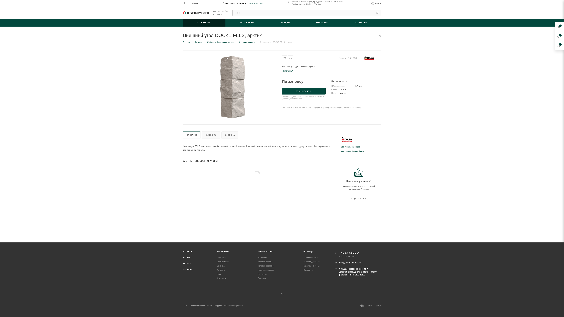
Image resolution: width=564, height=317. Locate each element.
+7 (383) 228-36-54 (234, 3)
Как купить (211, 135)
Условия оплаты (265, 262)
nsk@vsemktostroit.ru (350, 262)
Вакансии (221, 266)
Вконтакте (282, 294)
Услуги (187, 263)
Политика (262, 278)
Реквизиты (262, 274)
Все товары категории (350, 147)
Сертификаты (223, 262)
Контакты (221, 270)
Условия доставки (266, 266)
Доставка (230, 135)
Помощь (308, 252)
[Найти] (377, 13)
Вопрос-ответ (309, 270)
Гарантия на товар (266, 270)
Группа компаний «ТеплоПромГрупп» (206, 306)
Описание (192, 135)
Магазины (262, 258)
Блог (219, 274)
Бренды (187, 269)
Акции (186, 258)
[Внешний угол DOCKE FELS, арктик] (232, 87)
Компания (223, 252)
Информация (265, 252)
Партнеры (221, 258)
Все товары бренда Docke (352, 151)
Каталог (187, 252)
